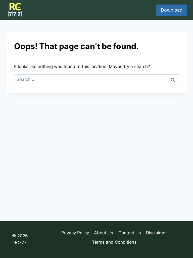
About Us (103, 232)
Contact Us (129, 232)
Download (171, 10)
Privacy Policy (75, 232)
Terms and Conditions (114, 242)
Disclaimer (156, 232)
